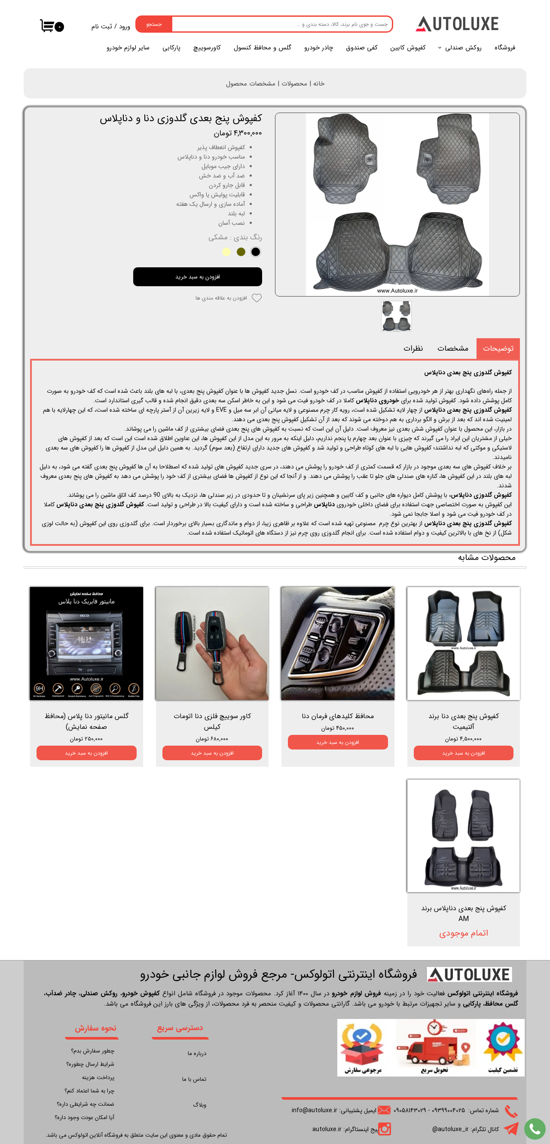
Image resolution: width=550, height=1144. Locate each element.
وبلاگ (199, 1105)
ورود (124, 26)
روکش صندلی (463, 48)
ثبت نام (102, 26)
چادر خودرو (318, 48)
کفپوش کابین (408, 48)
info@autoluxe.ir (314, 1110)
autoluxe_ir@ (450, 1129)
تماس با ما (194, 1079)
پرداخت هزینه (98, 1077)
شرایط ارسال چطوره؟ (90, 1064)
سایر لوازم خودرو (128, 48)
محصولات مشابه (487, 557)
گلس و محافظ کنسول (262, 48)
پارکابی (171, 48)
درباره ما (197, 1053)
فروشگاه (505, 48)
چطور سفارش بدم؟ (92, 1050)
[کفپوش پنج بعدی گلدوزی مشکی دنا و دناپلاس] (397, 204)
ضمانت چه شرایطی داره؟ (85, 1104)
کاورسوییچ (207, 48)
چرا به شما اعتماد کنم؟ (89, 1090)
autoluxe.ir (327, 1129)
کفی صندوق (362, 48)
